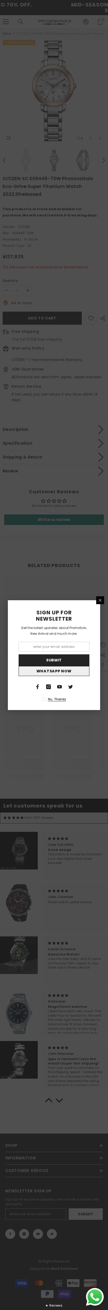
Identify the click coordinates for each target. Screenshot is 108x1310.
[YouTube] (59, 686)
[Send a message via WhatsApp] (94, 1296)
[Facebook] (37, 686)
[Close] (100, 600)
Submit (54, 660)
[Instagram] (48, 686)
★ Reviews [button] (53, 1305)
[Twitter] (70, 686)
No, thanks (57, 699)
